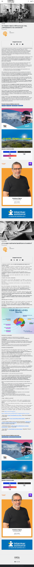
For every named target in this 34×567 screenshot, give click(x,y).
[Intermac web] (17, 213)
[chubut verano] (17, 118)
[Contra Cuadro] (10, 1)
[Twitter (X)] (24, 151)
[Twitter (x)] (17, 561)
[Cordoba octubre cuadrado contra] (17, 138)
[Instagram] (10, 155)
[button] (11, 45)
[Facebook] (10, 151)
